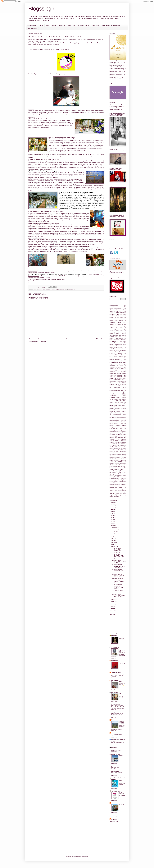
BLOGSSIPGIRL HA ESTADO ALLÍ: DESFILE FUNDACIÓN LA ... (118, 566)
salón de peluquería (116, 475)
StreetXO (117, 482)
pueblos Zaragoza (114, 460)
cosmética (120, 367)
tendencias (112, 484)
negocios (112, 437)
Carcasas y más (115, 767)
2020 (112, 515)
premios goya (121, 452)
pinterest (48, 277)
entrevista (123, 386)
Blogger (86, 856)
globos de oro (121, 406)
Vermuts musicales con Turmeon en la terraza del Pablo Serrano (122, 783)
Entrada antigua (100, 339)
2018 (112, 519)
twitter (36, 277)
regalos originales (120, 463)
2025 (112, 505)
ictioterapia (117, 408)
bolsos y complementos (116, 338)
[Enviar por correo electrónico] (49, 287)
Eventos (41, 25)
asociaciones (120, 329)
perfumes (113, 446)
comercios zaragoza (116, 358)
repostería (116, 464)
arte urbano (120, 326)
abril (113, 544)
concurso (122, 364)
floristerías (116, 399)
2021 (112, 513)
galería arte (120, 403)
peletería (117, 445)
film (110, 399)
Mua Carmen (114, 692)
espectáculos (119, 390)
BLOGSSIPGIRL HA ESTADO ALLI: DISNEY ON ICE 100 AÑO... (118, 595)
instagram (41, 277)
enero (113, 601)
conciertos (114, 364)
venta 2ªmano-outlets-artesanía (117, 491)
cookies (121, 365)
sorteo (111, 483)
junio (113, 540)
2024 (112, 507)
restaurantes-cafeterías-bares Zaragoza (116, 470)
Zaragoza (115, 496)
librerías (124, 411)
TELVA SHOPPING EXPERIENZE (122, 794)
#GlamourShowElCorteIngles (115, 308)
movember (113, 431)
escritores (112, 388)
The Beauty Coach (116, 791)
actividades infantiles (116, 314)
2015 (112, 526)
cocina (117, 350)
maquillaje (119, 415)
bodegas (122, 336)
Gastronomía (95, 25)
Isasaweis (122, 409)
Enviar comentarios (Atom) (41, 341)
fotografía (119, 400)
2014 (112, 604)
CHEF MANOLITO (115, 733)
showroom (114, 481)
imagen (122, 408)
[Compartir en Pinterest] (56, 287)
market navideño (120, 417)
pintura (121, 449)
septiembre (115, 534)
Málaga (113, 415)
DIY (110, 382)
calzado (111, 344)
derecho (119, 378)
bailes (116, 332)
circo (125, 348)
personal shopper (115, 448)
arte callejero (118, 324)
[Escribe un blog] (51, 287)
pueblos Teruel (120, 458)
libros (112, 413)
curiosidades (120, 375)
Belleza (54, 25)
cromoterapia (112, 371)
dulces (116, 382)
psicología (112, 457)
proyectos (122, 455)
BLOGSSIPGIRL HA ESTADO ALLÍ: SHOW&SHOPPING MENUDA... (117, 586)
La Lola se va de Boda (63, 49)
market (112, 417)
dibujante (124, 379)
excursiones (113, 395)
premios (122, 451)
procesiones (114, 455)
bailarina (111, 332)
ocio (118, 442)
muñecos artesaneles (115, 433)
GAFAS (111, 403)
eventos (113, 394)
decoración (40, 289)
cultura (118, 373)
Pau (113, 445)
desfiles (117, 379)
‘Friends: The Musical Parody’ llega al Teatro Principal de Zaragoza (117, 675)
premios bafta (112, 452)
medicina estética (120, 420)
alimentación (112, 318)
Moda (47, 25)
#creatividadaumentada (115, 306)
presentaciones (122, 454)
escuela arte (120, 388)
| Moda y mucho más (116, 766)
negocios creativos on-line (61, 289)
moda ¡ (111, 427)
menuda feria (112, 421)
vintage (117, 493)
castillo (124, 344)
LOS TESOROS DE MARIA (118, 803)
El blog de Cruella (115, 712)
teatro (122, 482)
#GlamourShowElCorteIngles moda (117, 309)
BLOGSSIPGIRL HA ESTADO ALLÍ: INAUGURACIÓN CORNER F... (117, 550)
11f (122, 311)
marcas (124, 415)
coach (112, 350)
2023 (112, 509)
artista (120, 327)
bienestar (115, 335)
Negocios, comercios (83, 25)
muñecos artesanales (121, 431)
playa (111, 451)
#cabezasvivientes (114, 305)
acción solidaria (120, 312)
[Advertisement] (132, 836)
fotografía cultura (113, 402)
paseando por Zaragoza (119, 443)
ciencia (116, 348)
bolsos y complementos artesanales (118, 339)
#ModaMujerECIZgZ (114, 311)
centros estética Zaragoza (116, 347)
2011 (112, 610)
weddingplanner (71, 289)
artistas (111, 329)
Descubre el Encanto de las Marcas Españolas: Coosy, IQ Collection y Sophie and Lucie (117, 707)
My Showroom (115, 771)
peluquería (123, 445)
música (120, 434)
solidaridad (121, 481)
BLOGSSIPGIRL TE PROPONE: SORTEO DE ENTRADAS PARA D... (118, 556)
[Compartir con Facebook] (54, 287)
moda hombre (118, 427)
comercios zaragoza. (114, 359)
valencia (119, 489)
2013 (112, 606)
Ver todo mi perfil (114, 821)
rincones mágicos (122, 472)
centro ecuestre (120, 345)
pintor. (115, 449)
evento (119, 392)
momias (111, 430)
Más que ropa (114, 680)
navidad (120, 436)
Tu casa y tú (56, 44)
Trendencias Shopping (69, 43)
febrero (114, 599)
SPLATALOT (121, 804)
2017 (112, 521)
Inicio (67, 339)
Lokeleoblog (114, 660)
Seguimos (114, 477)
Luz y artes (114, 635)
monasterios (118, 430)
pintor (111, 449)
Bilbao (123, 335)
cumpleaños (112, 375)
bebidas (111, 333)
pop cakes (116, 451)
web (49, 276)
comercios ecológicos (117, 356)
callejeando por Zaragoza (116, 342)
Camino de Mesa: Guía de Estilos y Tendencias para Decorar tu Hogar (117, 715)
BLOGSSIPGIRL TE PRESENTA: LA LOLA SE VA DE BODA (118, 575)
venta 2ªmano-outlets (119, 490)
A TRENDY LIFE (115, 647)
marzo (114, 546)
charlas (111, 348)
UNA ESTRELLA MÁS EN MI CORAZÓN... (118, 591)
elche (123, 384)
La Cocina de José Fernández (44, 44)
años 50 (111, 320)
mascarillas (120, 418)
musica (113, 434)
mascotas (112, 420)
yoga (111, 496)
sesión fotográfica (121, 480)
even (111, 392)
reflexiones (112, 463)
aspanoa (111, 330)
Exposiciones (71, 25)
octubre (114, 532)
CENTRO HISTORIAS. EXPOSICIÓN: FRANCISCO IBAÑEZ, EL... (118, 580)
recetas (120, 461)
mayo (113, 542)
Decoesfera (53, 43)
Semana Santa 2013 (115, 478)
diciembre (114, 527)
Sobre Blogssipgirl (32, 28)
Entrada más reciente (34, 339)
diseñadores (113, 381)
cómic (122, 359)
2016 (112, 523)
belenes (117, 333)
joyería (111, 411)
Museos (124, 433)
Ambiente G (59, 43)
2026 (112, 502)
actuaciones (112, 315)
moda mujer (119, 428)
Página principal (31, 25)
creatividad (120, 370)
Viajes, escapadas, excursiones (111, 25)
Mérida (122, 423)
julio (113, 538)
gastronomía (113, 405)
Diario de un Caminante (117, 720)
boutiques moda (117, 341)
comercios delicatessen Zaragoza (118, 354)
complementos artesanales (118, 362)
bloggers (35, 289)
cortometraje (112, 367)
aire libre (120, 315)
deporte (112, 378)
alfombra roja (113, 317)
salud (124, 475)
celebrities (113, 345)
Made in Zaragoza (91, 43)
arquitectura (113, 322)
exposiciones (115, 397)
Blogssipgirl (42, 9)
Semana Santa (122, 476)
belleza (124, 333)
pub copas (117, 457)
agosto (114, 536)
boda (117, 336)
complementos (119, 361)
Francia (122, 402)
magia (119, 414)
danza (111, 376)
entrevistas (53, 289)
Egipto (118, 384)
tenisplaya (118, 484)
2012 (112, 608)
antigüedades (121, 318)
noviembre (115, 529)
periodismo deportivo (121, 446)
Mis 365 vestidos (115, 754)
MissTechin (114, 747)
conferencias (112, 365)
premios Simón (113, 454)
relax (111, 464)
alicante (121, 317)
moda (118, 425)
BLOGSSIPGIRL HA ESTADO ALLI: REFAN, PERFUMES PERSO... (118, 571)
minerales (111, 425)
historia (111, 408)
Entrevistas (62, 25)
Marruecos (112, 418)
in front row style (115, 704)
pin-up (122, 448)
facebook (32, 277)
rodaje (112, 474)
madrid (115, 414)
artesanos (112, 327)
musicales (112, 436)
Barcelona (122, 332)
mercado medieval (114, 423)
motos (124, 430)
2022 (112, 511)
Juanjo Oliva (117, 411)
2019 (112, 517)
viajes (111, 493)
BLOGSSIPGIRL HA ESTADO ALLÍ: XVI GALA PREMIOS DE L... (118, 561)
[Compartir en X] (52, 287)
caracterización (118, 344)
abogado (111, 312)
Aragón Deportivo (119, 320)
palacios (123, 442)
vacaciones (112, 489)
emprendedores (46, 289)
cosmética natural (114, 368)
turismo (120, 487)
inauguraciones (113, 410)
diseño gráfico (121, 381)
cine (120, 348)
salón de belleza (121, 474)
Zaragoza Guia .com (116, 672)
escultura (112, 390)
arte (124, 322)
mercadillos (120, 422)
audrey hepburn (120, 330)
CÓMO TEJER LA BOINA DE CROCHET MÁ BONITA (121, 696)
